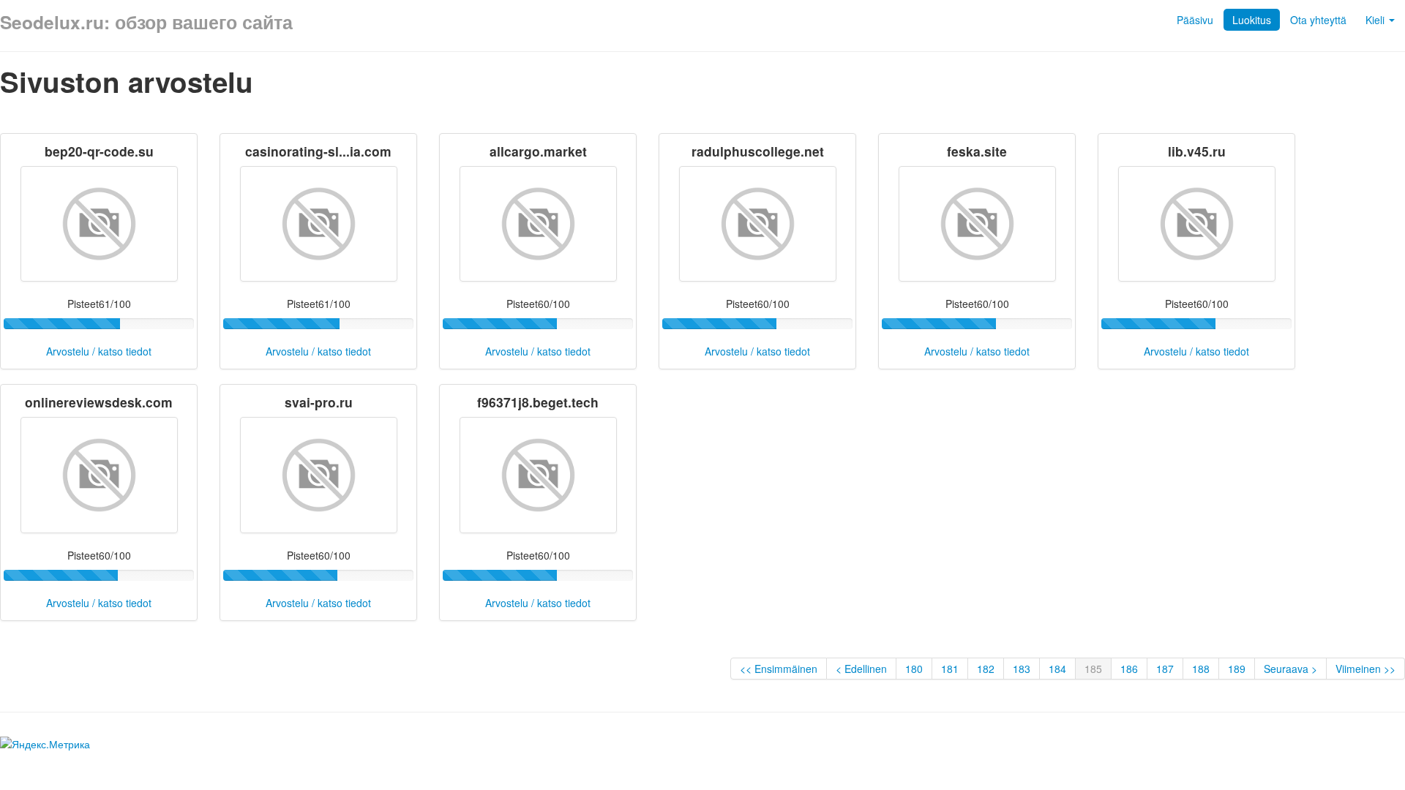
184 (1057, 668)
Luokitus (1251, 19)
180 (914, 668)
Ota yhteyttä (1318, 19)
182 (985, 668)
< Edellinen (861, 668)
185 (1093, 668)
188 (1201, 668)
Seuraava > (1290, 668)
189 (1236, 668)
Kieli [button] (1376, 19)
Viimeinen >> (1365, 668)
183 (1021, 668)
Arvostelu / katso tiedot (98, 351)
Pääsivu (1195, 19)
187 (1165, 668)
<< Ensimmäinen (778, 668)
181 (950, 668)
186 (1129, 668)
